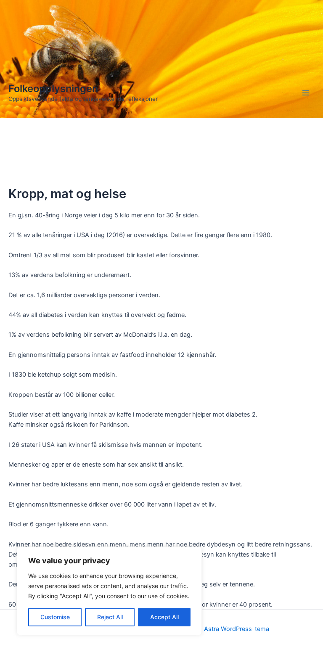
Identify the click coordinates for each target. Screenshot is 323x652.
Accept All (164, 616)
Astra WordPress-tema (236, 629)
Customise (55, 616)
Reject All (110, 616)
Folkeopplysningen (53, 88)
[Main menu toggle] (306, 93)
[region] (109, 591)
